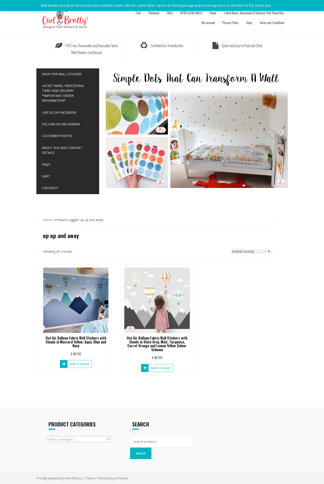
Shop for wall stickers (62, 74)
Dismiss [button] (277, 5)
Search (141, 453)
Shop (249, 22)
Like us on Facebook (59, 112)
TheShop (103, 478)
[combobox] (78, 439)
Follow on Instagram (61, 124)
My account (208, 22)
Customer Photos (57, 136)
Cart (138, 12)
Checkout (153, 12)
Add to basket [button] (79, 364)
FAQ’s (170, 12)
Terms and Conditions (272, 22)
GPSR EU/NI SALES (191, 12)
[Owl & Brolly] (65, 17)
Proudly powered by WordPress (58, 478)
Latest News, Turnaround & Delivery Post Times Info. (254, 12)
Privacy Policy (230, 22)
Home (213, 12)
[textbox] (78, 439)
